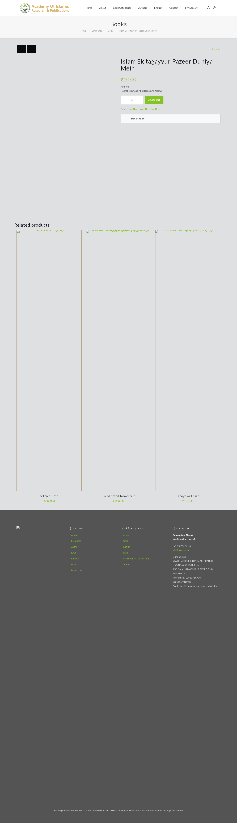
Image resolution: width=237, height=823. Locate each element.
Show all (216, 49)
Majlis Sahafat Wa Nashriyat (137, 558)
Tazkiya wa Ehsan (187, 496)
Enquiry (75, 558)
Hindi (126, 552)
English (126, 546)
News (74, 564)
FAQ (73, 552)
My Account (77, 570)
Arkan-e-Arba (49, 496)
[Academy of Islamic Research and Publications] (44, 8)
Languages (97, 30)
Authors (75, 546)
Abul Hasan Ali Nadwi (143, 109)
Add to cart (154, 99)
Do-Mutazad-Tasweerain (118, 496)
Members (76, 540)
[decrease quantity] (124, 100)
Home (83, 30)
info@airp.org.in (181, 550)
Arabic (126, 535)
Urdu (110, 30)
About (74, 535)
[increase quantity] (139, 100)
